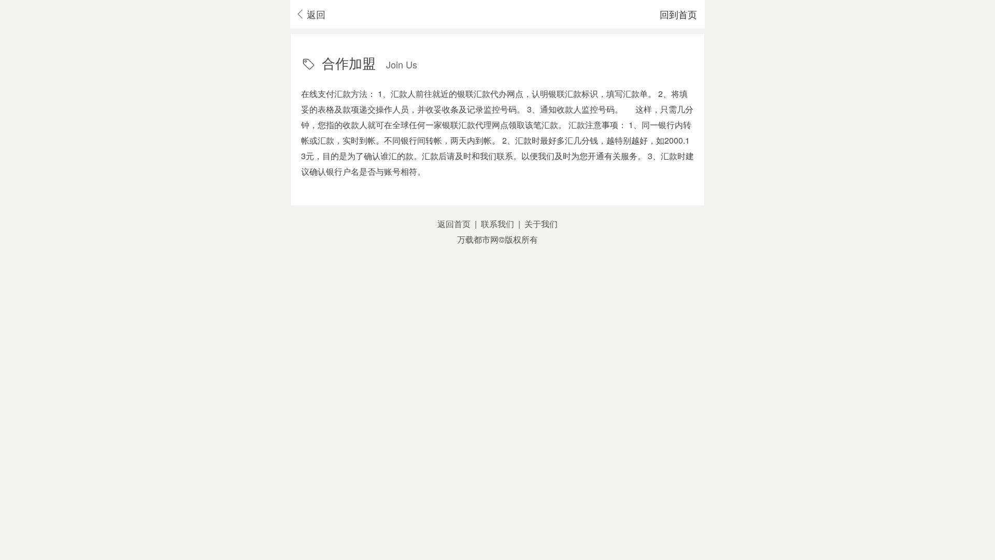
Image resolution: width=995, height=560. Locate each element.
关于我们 (541, 224)
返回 (316, 14)
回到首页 (678, 14)
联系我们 (497, 224)
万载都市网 (478, 239)
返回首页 (454, 224)
